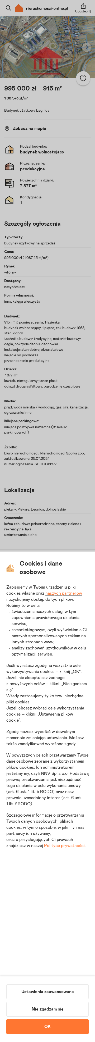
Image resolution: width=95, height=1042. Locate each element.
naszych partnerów (63, 593)
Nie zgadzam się (48, 1009)
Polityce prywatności (64, 846)
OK (47, 1027)
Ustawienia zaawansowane (47, 992)
